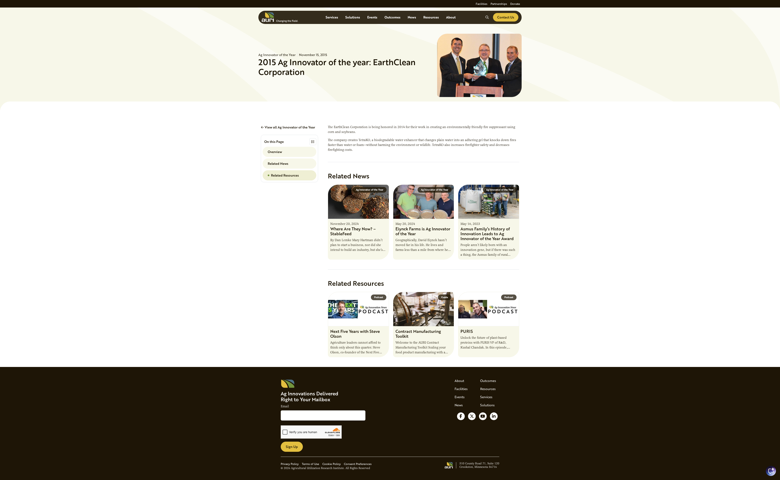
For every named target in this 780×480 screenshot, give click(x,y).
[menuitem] (481, 4)
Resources (431, 17)
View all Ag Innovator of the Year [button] (289, 127)
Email (285, 406)
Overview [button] (275, 151)
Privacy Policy (290, 464)
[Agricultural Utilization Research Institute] (280, 17)
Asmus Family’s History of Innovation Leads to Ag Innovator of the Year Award (487, 233)
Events (372, 17)
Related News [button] (278, 163)
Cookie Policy (331, 464)
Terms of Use (310, 464)
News (412, 17)
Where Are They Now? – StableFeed (353, 231)
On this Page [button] (274, 141)
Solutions (352, 17)
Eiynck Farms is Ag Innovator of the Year (422, 231)
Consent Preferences (358, 464)
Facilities (481, 4)
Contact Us (505, 17)
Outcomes (392, 17)
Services (332, 17)
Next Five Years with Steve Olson (355, 333)
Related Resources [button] (285, 175)
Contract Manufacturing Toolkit (418, 333)
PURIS (466, 331)
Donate (515, 4)
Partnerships (499, 4)
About (451, 17)
